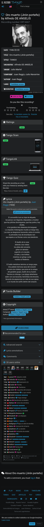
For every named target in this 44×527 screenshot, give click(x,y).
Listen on (17, 96)
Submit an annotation (23, 212)
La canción (21, 429)
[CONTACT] (36, 499)
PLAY (11, 491)
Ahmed (11, 442)
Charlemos (21, 387)
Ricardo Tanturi (21, 502)
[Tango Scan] (18, 382)
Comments (12, 356)
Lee (10, 400)
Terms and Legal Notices (22, 511)
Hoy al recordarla (22, 117)
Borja (10, 418)
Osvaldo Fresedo (16, 505)
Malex (11, 408)
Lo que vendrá (26, 392)
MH (22, 368)
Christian (13, 382)
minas (27, 274)
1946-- (11, 50)
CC (32, 368)
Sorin (10, 447)
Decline (39, 524)
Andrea (12, 398)
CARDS (38, 495)
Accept (32, 524)
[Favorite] (3, 15)
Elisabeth (12, 416)
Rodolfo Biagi (10, 502)
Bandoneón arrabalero (21, 400)
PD (9, 368)
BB (18, 368)
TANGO (10, 60)
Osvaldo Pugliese (32, 502)
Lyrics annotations (14, 350)
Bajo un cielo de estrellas (26, 423)
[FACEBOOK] (21, 499)
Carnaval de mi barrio (22, 426)
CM (5, 372)
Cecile (12, 385)
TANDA (5, 495)
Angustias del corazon (23, 390)
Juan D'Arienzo (26, 508)
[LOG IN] (3, 7)
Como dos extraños (22, 403)
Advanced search (14, 345)
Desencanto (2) (24, 382)
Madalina (12, 434)
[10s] (22, 105)
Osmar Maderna (28, 505)
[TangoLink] (16, 411)
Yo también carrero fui (22, 114)
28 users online (13, 362)
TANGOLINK (36, 491)
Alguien (18, 452)
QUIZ (13, 495)
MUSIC (18, 491)
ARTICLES (22, 495)
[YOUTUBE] (31, 499)
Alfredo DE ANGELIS (18, 64)
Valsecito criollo (21, 377)
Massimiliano (14, 392)
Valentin (12, 379)
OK (27, 368)
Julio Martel (13, 69)
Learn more (6, 520)
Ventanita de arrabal (22, 431)
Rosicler (34, 114)
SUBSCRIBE (23, 328)
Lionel (12, 390)
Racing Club (19, 447)
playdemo (12, 429)
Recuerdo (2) (21, 379)
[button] (10, 7)
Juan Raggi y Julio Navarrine (22, 74)
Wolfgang (12, 423)
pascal (11, 377)
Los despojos (21, 416)
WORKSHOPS (12, 499)
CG (10, 372)
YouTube (29, 96)
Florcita (19, 385)
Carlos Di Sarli (36, 508)
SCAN (26, 491)
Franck (11, 431)
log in (33, 478)
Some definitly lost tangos (11, 508)
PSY (30, 495)
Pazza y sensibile (22, 411)
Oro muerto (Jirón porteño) (19, 55)
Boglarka (13, 387)
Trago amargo (22, 398)
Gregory (11, 411)
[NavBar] (41, 1)
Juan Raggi (13, 79)
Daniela (11, 452)
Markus (11, 403)
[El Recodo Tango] (4, 491)
